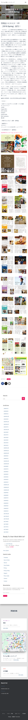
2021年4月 (6, 437)
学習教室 (24, 713)
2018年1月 (6, 511)
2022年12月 (6, 421)
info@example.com (5, 688)
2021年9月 (6, 432)
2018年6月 (6, 500)
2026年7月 (6, 408)
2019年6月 (6, 471)
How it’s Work (7, 560)
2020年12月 (6, 448)
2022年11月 (6, 424)
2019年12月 (6, 461)
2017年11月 (6, 516)
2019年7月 (6, 469)
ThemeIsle (17, 716)
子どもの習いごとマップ (10, 656)
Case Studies (6, 565)
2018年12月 (6, 484)
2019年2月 (6, 479)
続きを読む (5, 628)
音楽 (4, 623)
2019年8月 (6, 466)
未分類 (4, 668)
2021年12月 (6, 429)
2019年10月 (6, 463)
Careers (5, 578)
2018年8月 (6, 495)
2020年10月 (6, 453)
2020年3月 (6, 455)
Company (6, 557)
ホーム (3, 713)
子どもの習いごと (6, 620)
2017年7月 (6, 526)
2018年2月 (6, 508)
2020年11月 (6, 450)
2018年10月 (6, 490)
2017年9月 (6, 521)
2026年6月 (6, 411)
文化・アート (17, 713)
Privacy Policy (7, 570)
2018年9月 (6, 492)
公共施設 (5, 671)
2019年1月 (6, 482)
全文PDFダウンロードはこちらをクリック (11, 132)
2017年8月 (6, 524)
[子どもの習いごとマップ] (14, 642)
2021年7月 (6, 434)
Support (5, 573)
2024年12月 (6, 416)
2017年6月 (6, 529)
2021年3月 (6, 440)
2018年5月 (6, 503)
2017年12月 (6, 513)
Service (5, 562)
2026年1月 (6, 413)
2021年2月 (6, 442)
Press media (6, 575)
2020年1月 (6, 458)
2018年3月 (6, 505)
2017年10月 (6, 518)
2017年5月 (6, 532)
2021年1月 (6, 445)
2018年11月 (6, 487)
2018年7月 (6, 497)
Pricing (5, 567)
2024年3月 (6, 419)
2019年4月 (6, 476)
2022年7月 (6, 426)
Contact (5, 581)
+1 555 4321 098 (4, 693)
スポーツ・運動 (10, 713)
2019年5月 (6, 474)
